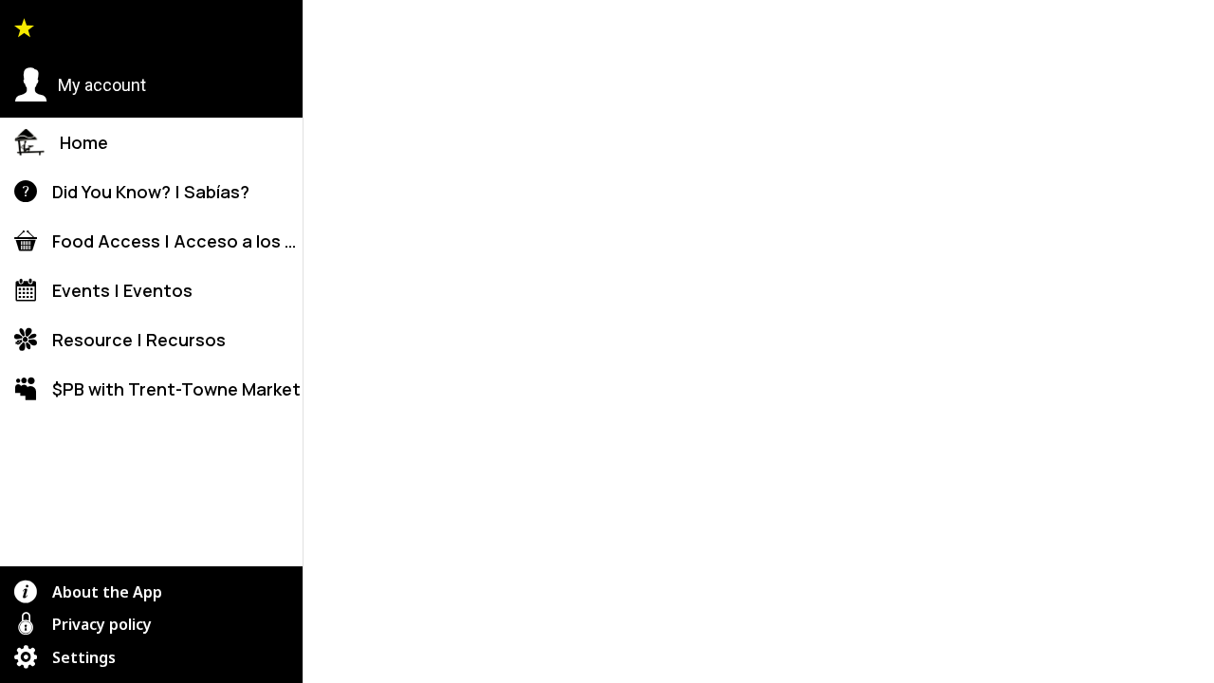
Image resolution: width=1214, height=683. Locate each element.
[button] (80, 85)
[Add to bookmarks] (834, 656)
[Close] (333, 30)
